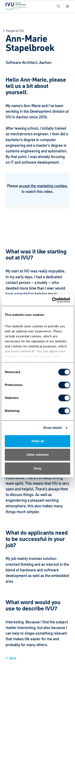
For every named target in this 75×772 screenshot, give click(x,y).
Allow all (37, 441)
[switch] (64, 385)
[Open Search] (58, 6)
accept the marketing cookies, (43, 186)
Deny (37, 468)
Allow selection (37, 454)
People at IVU (15, 30)
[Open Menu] (67, 6)
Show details (52, 427)
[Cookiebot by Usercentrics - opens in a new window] (53, 300)
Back (12, 658)
